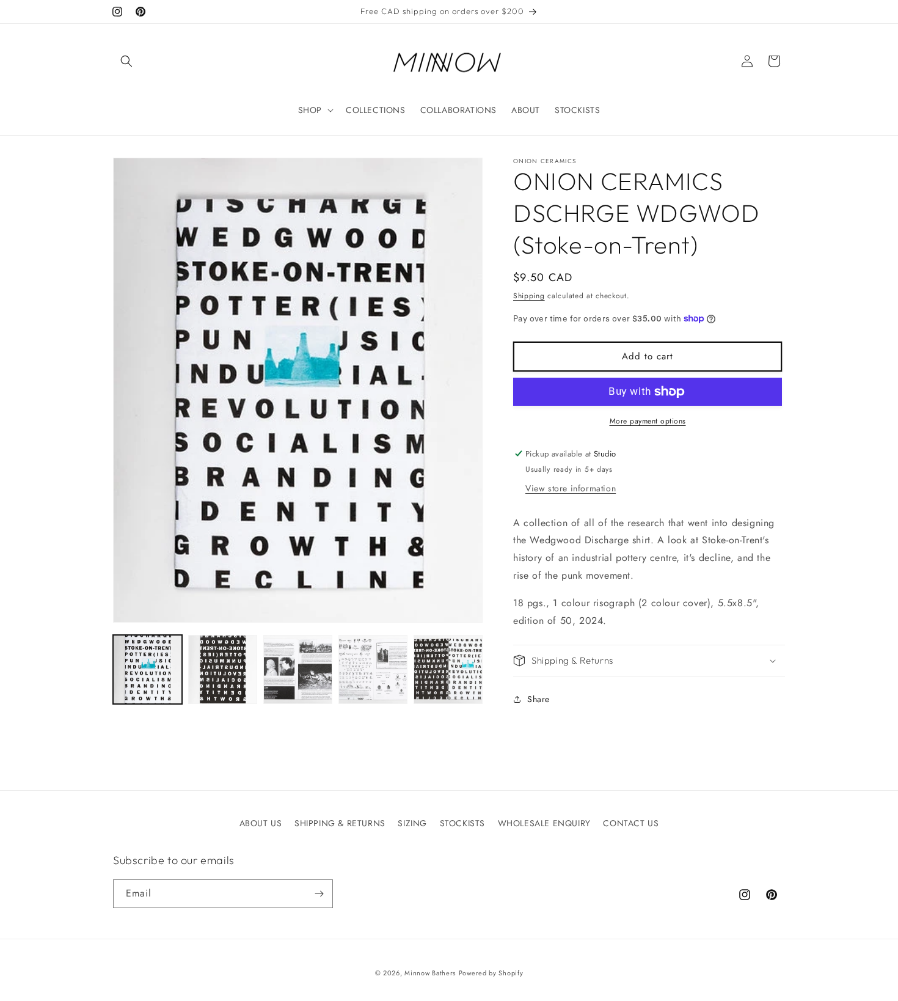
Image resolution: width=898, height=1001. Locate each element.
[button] (126, 61)
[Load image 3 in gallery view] (297, 669)
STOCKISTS (462, 823)
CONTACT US (631, 823)
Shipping (529, 295)
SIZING (412, 823)
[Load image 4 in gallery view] (372, 669)
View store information (570, 488)
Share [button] (538, 699)
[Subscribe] (318, 893)
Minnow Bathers (430, 973)
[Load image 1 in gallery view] (147, 669)
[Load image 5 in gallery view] (448, 669)
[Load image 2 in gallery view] (222, 669)
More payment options (648, 421)
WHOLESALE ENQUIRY (544, 823)
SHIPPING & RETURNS (339, 823)
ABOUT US (260, 823)
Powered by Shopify (491, 973)
